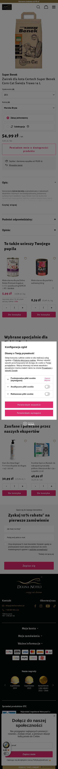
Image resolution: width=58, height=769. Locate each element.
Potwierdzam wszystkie (29, 404)
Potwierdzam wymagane (29, 413)
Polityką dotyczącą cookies (24, 360)
